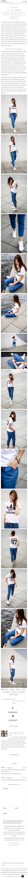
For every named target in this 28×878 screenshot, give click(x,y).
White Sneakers (14, 694)
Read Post (20, 13)
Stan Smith (22, 692)
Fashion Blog (6, 692)
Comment (13, 17)
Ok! (22, 876)
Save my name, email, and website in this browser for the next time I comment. (13, 821)
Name (5, 808)
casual (18, 689)
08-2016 (6, 689)
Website (5, 813)
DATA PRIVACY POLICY (18, 840)
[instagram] (10, 737)
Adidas (12, 689)
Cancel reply (17, 784)
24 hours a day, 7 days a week (19, 700)
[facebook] (8, 737)
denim (23, 689)
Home (8, 10)
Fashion (12, 10)
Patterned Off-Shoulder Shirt (8, 699)
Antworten (24, 767)
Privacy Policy (18, 876)
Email (16, 808)
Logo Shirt (14, 692)
